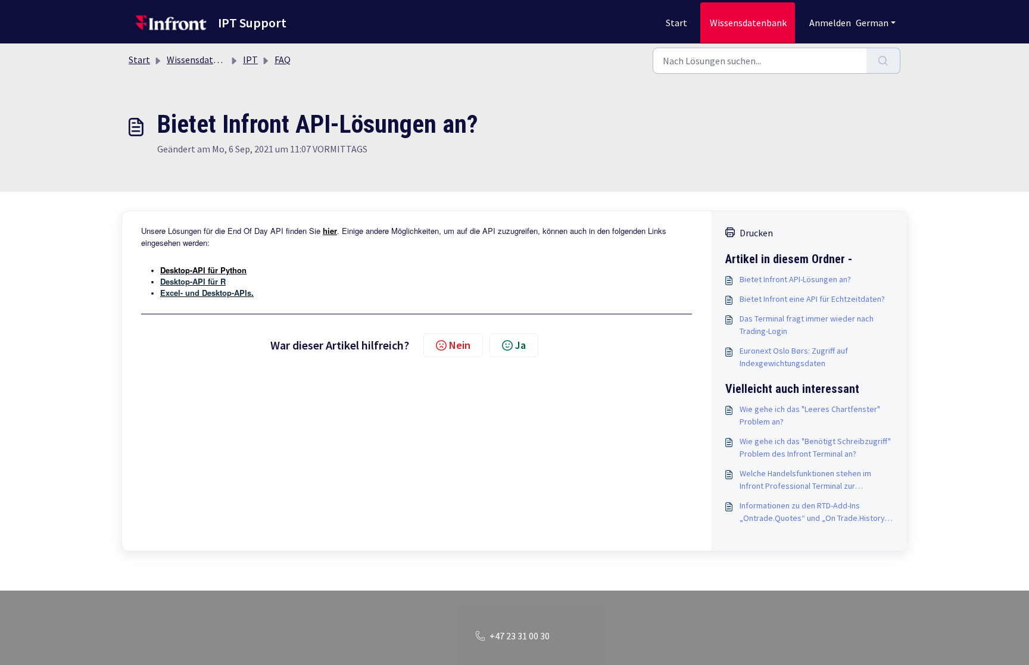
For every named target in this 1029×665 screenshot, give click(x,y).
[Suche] (883, 61)
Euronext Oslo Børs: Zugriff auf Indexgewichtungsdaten (794, 357)
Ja (520, 345)
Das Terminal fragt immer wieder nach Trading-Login (807, 324)
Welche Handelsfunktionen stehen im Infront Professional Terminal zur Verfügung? (805, 480)
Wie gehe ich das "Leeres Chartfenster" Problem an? (810, 415)
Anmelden (830, 23)
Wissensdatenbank (748, 23)
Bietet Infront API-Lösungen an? (795, 279)
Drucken (756, 233)
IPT (250, 59)
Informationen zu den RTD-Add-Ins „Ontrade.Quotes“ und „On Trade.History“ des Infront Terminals (814, 512)
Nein (459, 345)
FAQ (283, 59)
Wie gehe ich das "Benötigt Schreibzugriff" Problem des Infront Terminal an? (815, 447)
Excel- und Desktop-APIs (205, 292)
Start (676, 23)
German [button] (872, 23)
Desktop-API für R (193, 281)
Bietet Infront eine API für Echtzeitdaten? (812, 299)
